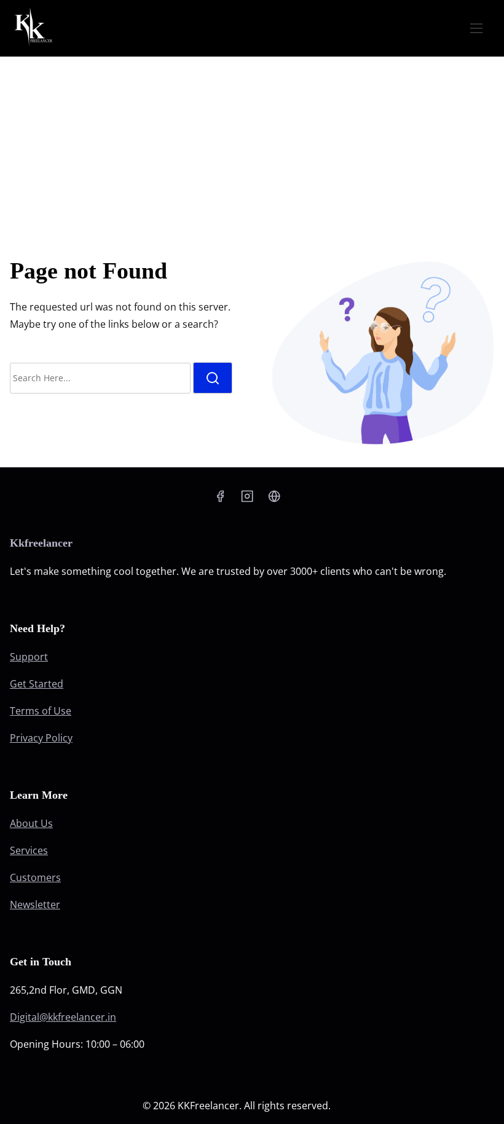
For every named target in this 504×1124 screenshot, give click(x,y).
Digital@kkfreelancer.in (63, 1017)
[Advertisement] (252, 149)
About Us (31, 823)
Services (29, 850)
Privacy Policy (41, 738)
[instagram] (247, 495)
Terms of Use (40, 711)
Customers (35, 877)
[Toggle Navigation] (476, 28)
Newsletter (35, 904)
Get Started (36, 684)
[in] (274, 495)
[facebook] (220, 495)
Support (29, 656)
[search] (212, 378)
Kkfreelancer (41, 543)
